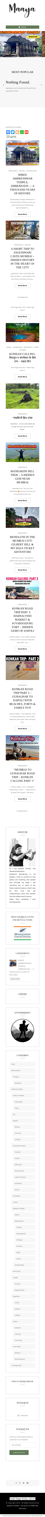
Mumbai (22, 171)
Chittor (17, 1303)
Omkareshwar (19, 1265)
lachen (15, 1202)
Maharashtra (13, 171)
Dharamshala (19, 1171)
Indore (17, 1215)
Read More (22, 214)
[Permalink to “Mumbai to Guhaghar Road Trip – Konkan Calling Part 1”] (22, 760)
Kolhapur (19, 1240)
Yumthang (18, 1340)
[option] (22, 86)
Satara (18, 1259)
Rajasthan (16, 1296)
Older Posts (22, 811)
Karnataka (16, 1196)
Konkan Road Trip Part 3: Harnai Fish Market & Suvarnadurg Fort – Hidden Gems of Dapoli (22, 619)
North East (16, 1271)
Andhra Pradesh (18, 1095)
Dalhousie (18, 1164)
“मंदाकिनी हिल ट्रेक (22, 417)
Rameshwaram (20, 1359)
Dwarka (17, 1127)
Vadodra (18, 1139)
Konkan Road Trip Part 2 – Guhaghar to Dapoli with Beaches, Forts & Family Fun (22, 698)
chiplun (8, 347)
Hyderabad (18, 1102)
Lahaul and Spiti (20, 1177)
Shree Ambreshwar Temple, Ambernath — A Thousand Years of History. (22, 184)
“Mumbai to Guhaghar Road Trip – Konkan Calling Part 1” (22, 775)
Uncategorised (31, 171)
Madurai (17, 1353)
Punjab (15, 1277)
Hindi (13, 1064)
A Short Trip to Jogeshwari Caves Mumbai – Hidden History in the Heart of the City (22, 258)
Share (11, 136)
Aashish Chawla (13, 1506)
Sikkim (15, 1321)
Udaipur (17, 1315)
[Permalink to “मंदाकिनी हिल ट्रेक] (22, 408)
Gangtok (18, 1328)
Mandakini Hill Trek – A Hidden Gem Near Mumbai (22, 477)
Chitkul (17, 1158)
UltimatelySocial (36, 1516)
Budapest (18, 1083)
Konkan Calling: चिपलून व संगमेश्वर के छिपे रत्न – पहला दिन (22, 357)
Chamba (17, 1152)
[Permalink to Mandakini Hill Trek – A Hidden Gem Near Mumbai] (22, 461)
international (15, 1070)
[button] (3, 87)
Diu (14, 1114)
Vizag (16, 1108)
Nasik (18, 1252)
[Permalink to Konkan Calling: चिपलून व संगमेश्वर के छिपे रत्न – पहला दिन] (22, 341)
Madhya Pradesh (19, 1208)
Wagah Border (20, 1290)
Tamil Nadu (17, 1346)
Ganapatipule (17, 347)
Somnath (18, 1133)
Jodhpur (17, 1309)
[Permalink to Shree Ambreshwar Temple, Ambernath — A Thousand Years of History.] (22, 165)
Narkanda (18, 1183)
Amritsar (18, 1284)
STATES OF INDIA (17, 1089)
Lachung (18, 1334)
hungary (16, 1077)
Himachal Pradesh (19, 1146)
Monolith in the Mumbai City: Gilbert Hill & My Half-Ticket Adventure (22, 544)
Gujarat (15, 1121)
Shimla (17, 1190)
